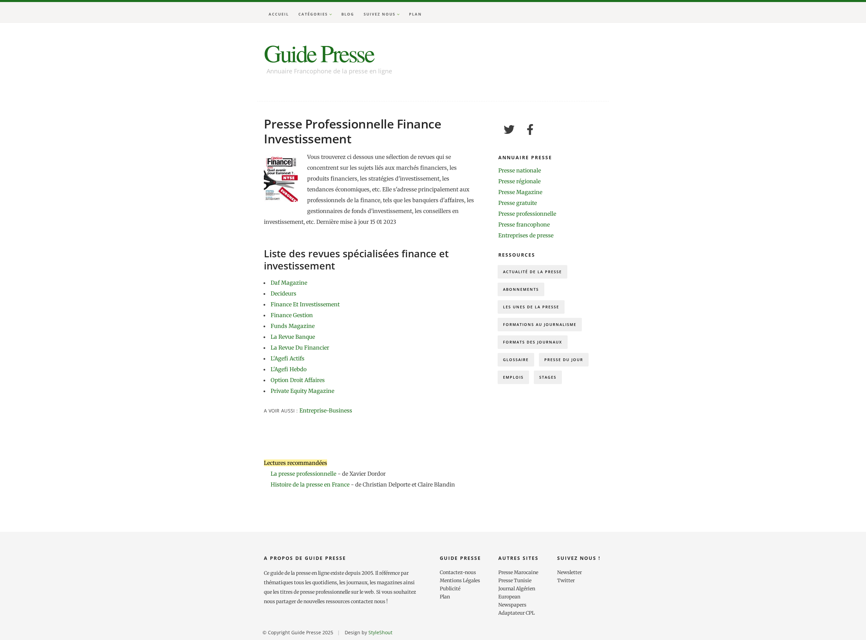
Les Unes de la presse (531, 306)
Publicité (450, 589)
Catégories (313, 14)
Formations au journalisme (539, 324)
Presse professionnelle (527, 213)
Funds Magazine (293, 326)
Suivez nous (379, 14)
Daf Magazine (289, 282)
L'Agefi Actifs (287, 358)
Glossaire (516, 359)
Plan (415, 14)
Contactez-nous (458, 572)
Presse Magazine (520, 192)
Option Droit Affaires (298, 380)
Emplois (513, 377)
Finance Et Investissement (305, 304)
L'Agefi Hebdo (288, 369)
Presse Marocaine (518, 572)
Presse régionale (519, 181)
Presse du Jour (563, 359)
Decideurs (283, 293)
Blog (347, 14)
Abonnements (521, 289)
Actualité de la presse (532, 271)
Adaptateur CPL (516, 613)
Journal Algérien (516, 589)
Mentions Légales (460, 580)
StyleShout (380, 632)
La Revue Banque (293, 336)
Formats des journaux (532, 342)
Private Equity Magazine (302, 390)
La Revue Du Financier (300, 347)
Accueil (279, 14)
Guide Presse (318, 53)
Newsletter (569, 572)
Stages (547, 377)
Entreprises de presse (525, 235)
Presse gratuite (517, 202)
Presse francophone (524, 224)
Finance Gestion (292, 315)
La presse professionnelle (303, 473)
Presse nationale (519, 170)
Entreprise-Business (325, 410)
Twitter (566, 580)
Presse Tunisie (514, 580)
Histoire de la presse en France (311, 484)
